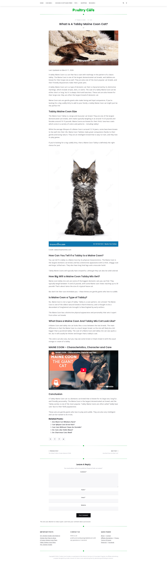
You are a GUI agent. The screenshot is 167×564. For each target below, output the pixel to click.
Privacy (116, 538)
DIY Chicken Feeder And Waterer (50, 536)
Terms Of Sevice (106, 540)
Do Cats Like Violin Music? (62, 430)
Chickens (49, 3)
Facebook (111, 542)
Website (83, 505)
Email (83, 497)
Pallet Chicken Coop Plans (48, 542)
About (103, 536)
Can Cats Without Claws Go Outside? (66, 427)
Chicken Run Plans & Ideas (48, 538)
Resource (92, 3)
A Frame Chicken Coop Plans (48, 540)
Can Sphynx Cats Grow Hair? (63, 424)
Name (83, 490)
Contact (108, 536)
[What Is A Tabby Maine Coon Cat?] (83, 48)
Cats (91, 20)
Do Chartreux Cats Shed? (62, 432)
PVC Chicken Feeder (46, 544)
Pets (76, 3)
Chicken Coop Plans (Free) (63, 3)
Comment (83, 472)
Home (41, 3)
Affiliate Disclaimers (107, 538)
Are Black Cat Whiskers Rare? (64, 422)
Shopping (84, 3)
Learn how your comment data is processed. (77, 522)
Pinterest (104, 542)
